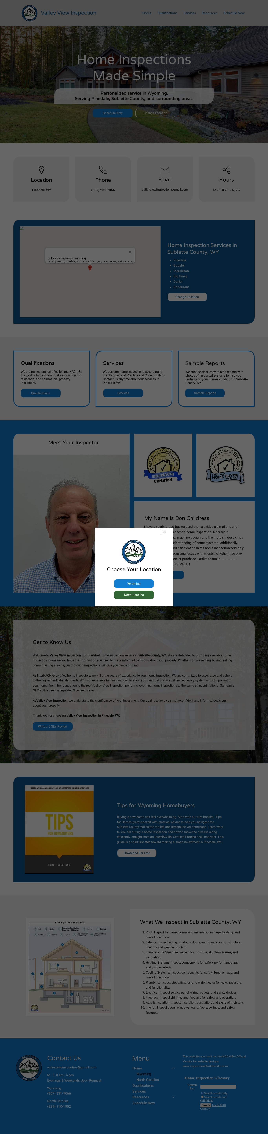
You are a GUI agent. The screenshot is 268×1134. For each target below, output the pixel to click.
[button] (163, 532)
